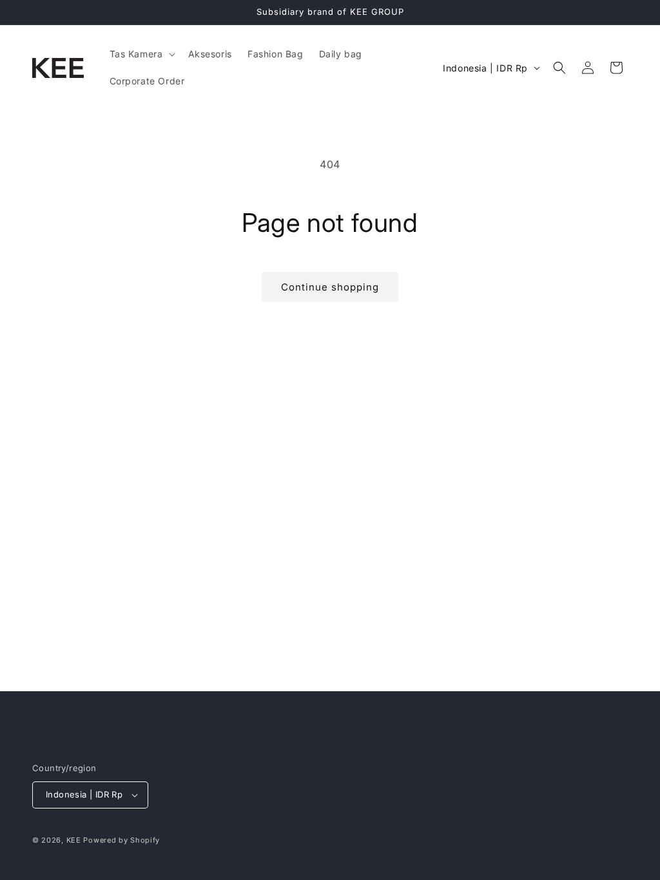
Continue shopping (330, 287)
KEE (73, 840)
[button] (141, 54)
